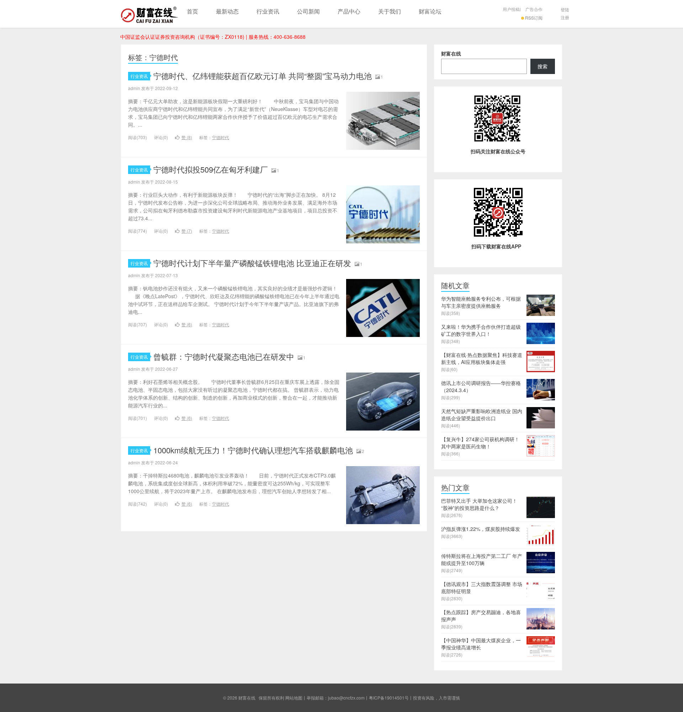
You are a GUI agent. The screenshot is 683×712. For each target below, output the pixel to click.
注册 (565, 17)
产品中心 (349, 11)
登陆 (565, 9)
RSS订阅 (533, 18)
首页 (192, 11)
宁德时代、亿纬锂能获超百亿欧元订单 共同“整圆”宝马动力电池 (262, 75)
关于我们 (389, 11)
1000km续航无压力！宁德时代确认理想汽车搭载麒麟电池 (253, 449)
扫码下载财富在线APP (496, 246)
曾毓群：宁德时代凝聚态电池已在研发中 (223, 356)
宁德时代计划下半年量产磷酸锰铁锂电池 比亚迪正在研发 (252, 262)
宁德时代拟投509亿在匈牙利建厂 (210, 169)
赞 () (186, 137)
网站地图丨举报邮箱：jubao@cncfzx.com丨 (327, 698)
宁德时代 (220, 137)
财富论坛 (430, 11)
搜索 (542, 66)
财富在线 (149, 14)
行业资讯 (267, 11)
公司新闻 (308, 11)
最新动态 (227, 11)
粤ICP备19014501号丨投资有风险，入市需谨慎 (414, 698)
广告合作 (533, 9)
